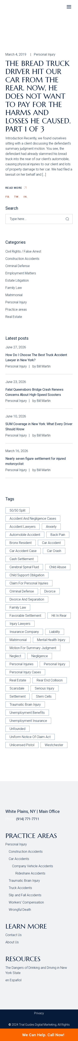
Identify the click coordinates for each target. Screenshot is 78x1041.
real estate (18, 680)
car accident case (23, 551)
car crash (54, 551)
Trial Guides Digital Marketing (37, 1024)
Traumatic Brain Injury (24, 881)
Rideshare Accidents (30, 873)
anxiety (51, 527)
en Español (13, 980)
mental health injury (51, 640)
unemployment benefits (27, 713)
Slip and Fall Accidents (25, 895)
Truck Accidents (20, 888)
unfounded (17, 729)
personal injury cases (25, 672)
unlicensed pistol (22, 745)
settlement (18, 696)
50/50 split (17, 510)
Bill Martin (44, 366)
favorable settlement (25, 616)
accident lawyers (23, 527)
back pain (58, 535)
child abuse (57, 567)
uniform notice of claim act (30, 737)
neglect (15, 656)
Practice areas (16, 309)
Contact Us (13, 935)
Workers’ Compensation (26, 902)
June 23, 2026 (15, 382)
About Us (12, 942)
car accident (51, 543)
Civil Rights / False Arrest (23, 251)
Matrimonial (13, 295)
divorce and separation (27, 599)
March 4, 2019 (15, 54)
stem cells (44, 696)
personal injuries (21, 664)
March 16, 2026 (16, 451)
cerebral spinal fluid (24, 567)
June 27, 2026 (15, 347)
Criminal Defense (17, 266)
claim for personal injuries (29, 583)
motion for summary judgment (33, 648)
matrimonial (18, 640)
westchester (54, 745)
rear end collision (50, 680)
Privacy (39, 1013)
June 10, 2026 (15, 416)
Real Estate (13, 317)
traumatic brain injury (25, 705)
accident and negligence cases (33, 518)
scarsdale (17, 688)
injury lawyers (20, 624)
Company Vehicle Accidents (32, 866)
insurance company (24, 632)
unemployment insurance (28, 721)
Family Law (13, 288)
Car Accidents (19, 859)
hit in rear (59, 616)
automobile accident (25, 535)
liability (54, 632)
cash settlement (22, 559)
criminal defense (22, 591)
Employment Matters (20, 273)
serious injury (44, 688)
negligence (39, 656)
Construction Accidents (22, 259)
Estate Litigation (17, 280)
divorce (50, 591)
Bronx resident (21, 543)
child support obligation (27, 575)
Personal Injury (44, 54)
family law (18, 607)
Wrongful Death (20, 910)
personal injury (54, 664)
